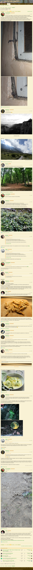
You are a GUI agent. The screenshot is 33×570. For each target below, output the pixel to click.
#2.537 (31, 440)
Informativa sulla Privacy (23, 567)
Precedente (2, 11)
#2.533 (31, 331)
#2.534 (31, 336)
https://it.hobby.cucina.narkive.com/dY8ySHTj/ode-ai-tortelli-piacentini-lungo (12, 540)
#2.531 (31, 292)
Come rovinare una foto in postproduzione (9, 558)
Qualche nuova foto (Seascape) (8, 553)
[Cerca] (32, 4)
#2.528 (31, 263)
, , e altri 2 (7, 161)
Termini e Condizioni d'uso (17, 567)
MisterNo (4, 551)
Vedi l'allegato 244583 (8, 243)
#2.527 (31, 250)
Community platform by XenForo (16, 569)
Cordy (6, 291)
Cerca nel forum (7, 5)
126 (8, 11)
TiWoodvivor (7, 109)
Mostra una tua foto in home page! (8, 560)
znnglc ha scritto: (8, 453)
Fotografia (11, 551)
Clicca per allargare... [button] (16, 366)
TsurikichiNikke (7, 12)
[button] (15, 4)
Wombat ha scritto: (8, 265)
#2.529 (31, 273)
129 (13, 11)
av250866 (29, 561)
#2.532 (31, 324)
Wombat (6, 235)
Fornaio (6, 163)
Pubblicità (30, 567)
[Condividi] (29, 14)
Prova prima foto (5, 555)
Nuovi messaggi (2, 5)
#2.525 (31, 201)
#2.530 (31, 282)
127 (10, 11)
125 (7, 11)
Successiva (18, 11)
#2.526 (31, 236)
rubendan (29, 550)
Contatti (12, 567)
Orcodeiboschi (29, 553)
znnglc (6, 249)
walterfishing (7, 330)
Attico (3, 556)
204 (16, 11)
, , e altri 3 (5, 232)
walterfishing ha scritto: (8, 338)
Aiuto (27, 567)
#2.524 (31, 195)
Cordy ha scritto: (3, 360)
